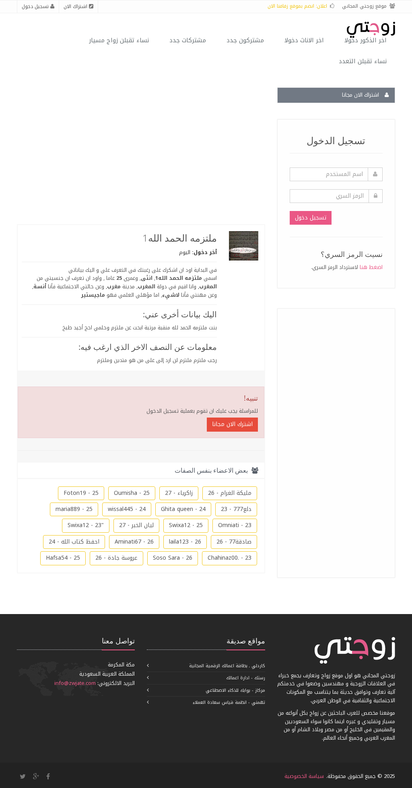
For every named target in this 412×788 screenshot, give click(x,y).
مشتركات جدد (187, 40)
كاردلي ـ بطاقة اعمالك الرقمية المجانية (227, 666)
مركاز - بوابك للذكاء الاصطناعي (235, 690)
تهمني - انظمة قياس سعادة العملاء (229, 702)
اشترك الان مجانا (232, 424)
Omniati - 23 (234, 525)
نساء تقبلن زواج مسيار (119, 40)
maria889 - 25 (74, 509)
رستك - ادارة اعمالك (245, 678)
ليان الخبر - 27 (136, 525)
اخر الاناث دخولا (304, 40)
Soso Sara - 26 (172, 557)
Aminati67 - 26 (134, 541)
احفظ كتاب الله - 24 (74, 541)
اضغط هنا (371, 267)
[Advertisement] (322, 442)
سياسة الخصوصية (304, 776)
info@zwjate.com (75, 683)
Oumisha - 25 (132, 493)
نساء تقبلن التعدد (363, 61)
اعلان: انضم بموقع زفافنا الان (297, 6)
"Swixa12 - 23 (86, 525)
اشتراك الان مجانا (361, 95)
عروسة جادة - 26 (116, 557)
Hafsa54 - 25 (63, 557)
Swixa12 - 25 (186, 525)
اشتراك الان (76, 6)
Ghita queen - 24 (183, 509)
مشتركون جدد (245, 40)
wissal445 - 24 (127, 509)
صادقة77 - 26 (233, 541)
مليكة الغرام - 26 (229, 493)
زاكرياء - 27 (179, 493)
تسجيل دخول (36, 6)
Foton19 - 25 (81, 493)
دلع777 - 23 (236, 509)
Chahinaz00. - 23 (229, 557)
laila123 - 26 (185, 541)
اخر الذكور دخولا (365, 40)
